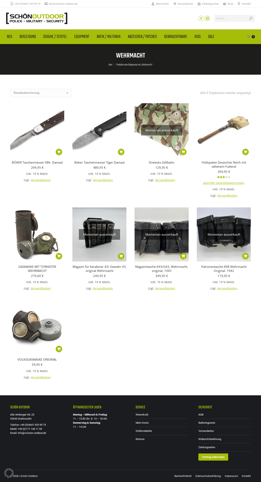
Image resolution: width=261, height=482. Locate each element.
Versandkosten (41, 180)
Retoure (140, 439)
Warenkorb (142, 414)
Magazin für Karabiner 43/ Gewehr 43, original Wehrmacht (99, 269)
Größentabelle (144, 430)
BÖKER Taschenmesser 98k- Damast (37, 162)
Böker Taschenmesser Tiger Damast (99, 162)
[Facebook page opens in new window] (201, 18)
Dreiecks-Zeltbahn (161, 162)
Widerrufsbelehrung (209, 439)
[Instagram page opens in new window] (207, 18)
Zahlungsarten (206, 447)
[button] (59, 152)
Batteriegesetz (206, 422)
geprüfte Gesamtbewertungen (223, 183)
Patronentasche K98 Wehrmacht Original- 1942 (224, 269)
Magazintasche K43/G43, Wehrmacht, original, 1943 (161, 269)
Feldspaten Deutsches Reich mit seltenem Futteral (224, 164)
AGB (200, 414)
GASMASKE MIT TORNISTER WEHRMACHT (37, 269)
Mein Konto (142, 422)
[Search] (250, 18)
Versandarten (206, 430)
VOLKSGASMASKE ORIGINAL (37, 359)
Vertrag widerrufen (213, 457)
